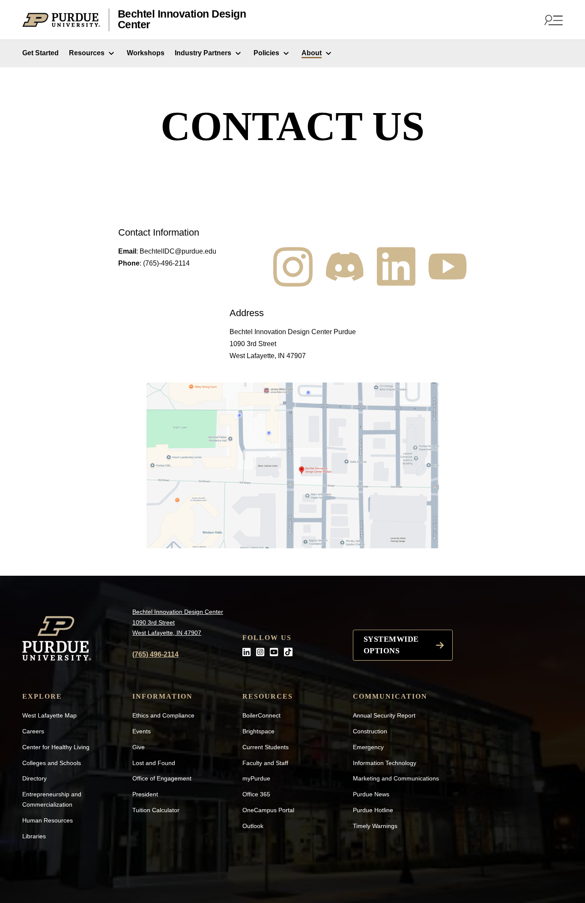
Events (141, 731)
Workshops (145, 53)
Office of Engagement (161, 778)
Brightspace (258, 731)
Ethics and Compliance (163, 715)
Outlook (252, 825)
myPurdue (256, 778)
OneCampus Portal (268, 810)
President (145, 794)
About (311, 53)
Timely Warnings (375, 825)
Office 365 (256, 794)
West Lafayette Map (49, 715)
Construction (370, 731)
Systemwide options (391, 645)
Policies (266, 53)
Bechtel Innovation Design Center (182, 19)
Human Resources (47, 820)
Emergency (368, 747)
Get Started (40, 53)
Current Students (265, 747)
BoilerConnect (261, 715)
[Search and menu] (552, 19)
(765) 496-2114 (155, 654)
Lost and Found (153, 762)
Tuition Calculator (155, 810)
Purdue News (371, 794)
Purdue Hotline (373, 810)
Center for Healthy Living (56, 747)
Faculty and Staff (265, 762)
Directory (34, 778)
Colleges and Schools (51, 762)
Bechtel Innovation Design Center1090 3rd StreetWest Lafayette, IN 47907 (177, 622)
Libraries (34, 836)
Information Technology (384, 762)
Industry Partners (203, 53)
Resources (86, 53)
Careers (33, 731)
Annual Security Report (384, 715)
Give (138, 747)
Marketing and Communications (396, 778)
